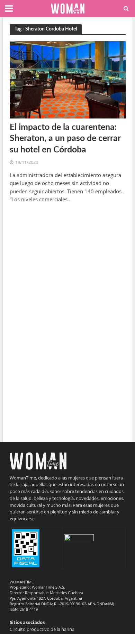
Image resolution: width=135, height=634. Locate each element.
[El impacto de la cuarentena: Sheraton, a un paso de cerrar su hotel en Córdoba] (68, 79)
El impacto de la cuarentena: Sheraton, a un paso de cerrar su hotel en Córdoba (65, 138)
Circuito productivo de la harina (42, 629)
